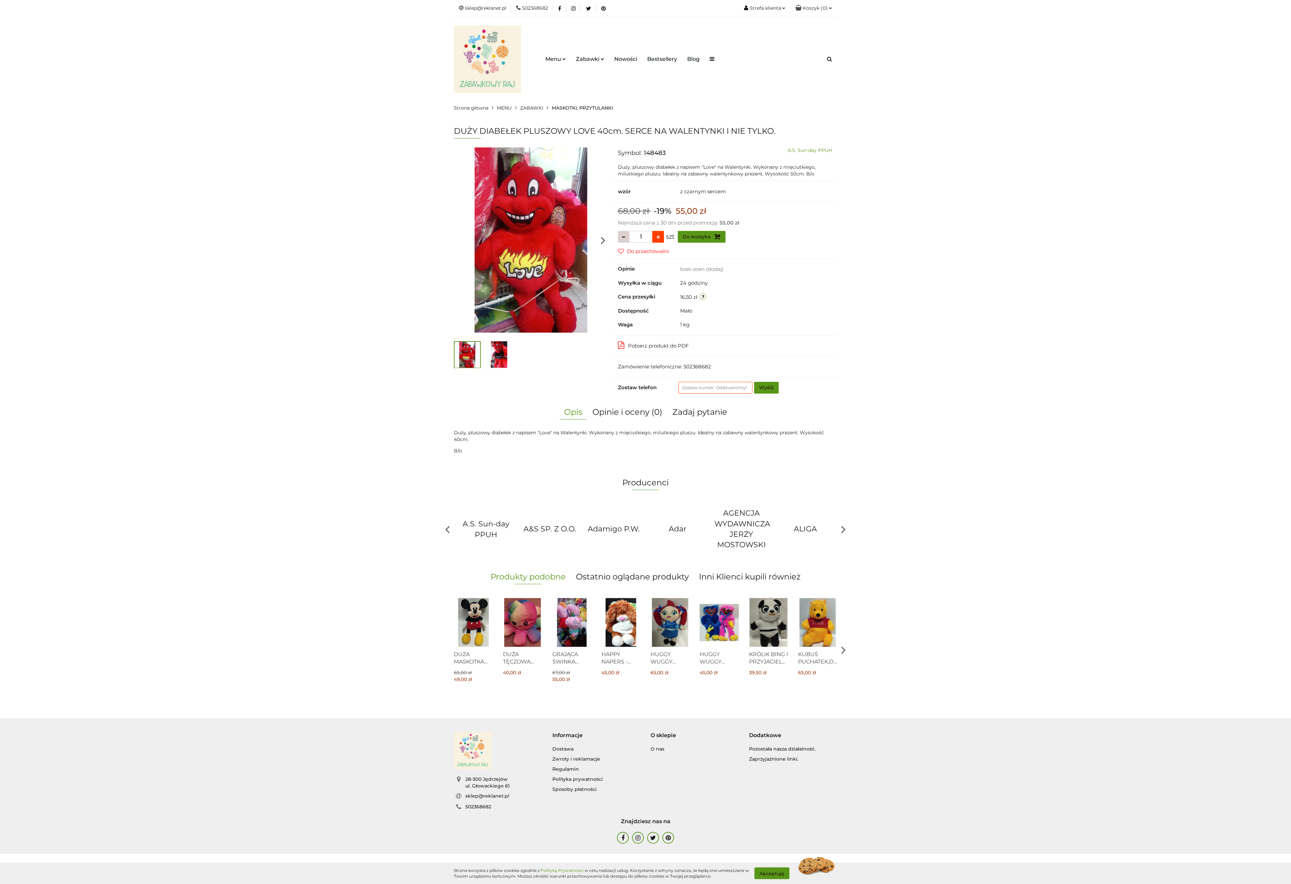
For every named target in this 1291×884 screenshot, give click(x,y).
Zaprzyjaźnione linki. (773, 759)
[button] (813, 8)
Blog (693, 59)
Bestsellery (662, 59)
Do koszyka (697, 237)
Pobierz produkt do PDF (658, 346)
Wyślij (766, 388)
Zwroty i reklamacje (576, 759)
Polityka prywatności (577, 779)
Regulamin (565, 769)
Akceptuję (771, 873)
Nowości (625, 59)
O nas (657, 749)
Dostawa (563, 749)
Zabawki (588, 59)
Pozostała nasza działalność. (782, 749)
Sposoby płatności (574, 789)
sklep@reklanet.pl (487, 796)
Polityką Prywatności (562, 870)
